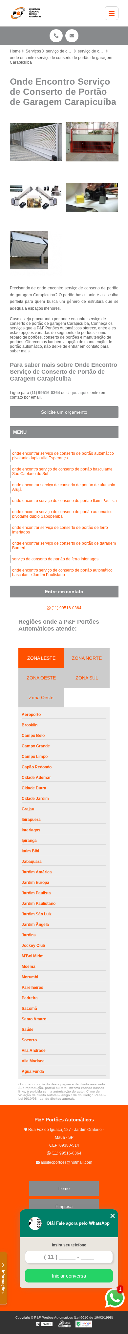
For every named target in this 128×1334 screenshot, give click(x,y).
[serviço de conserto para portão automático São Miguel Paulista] (92, 141)
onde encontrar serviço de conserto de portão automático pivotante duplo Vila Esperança (63, 455)
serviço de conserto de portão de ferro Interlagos (55, 559)
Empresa (64, 1206)
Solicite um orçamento (64, 412)
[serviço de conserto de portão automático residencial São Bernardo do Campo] (36, 197)
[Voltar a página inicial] (27, 13)
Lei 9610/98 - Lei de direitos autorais (46, 1098)
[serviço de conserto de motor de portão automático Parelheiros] (92, 197)
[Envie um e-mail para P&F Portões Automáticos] (71, 35)
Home (64, 1188)
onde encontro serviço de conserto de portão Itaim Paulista (64, 500)
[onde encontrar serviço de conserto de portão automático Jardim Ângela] (36, 253)
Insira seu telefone (69, 1245)
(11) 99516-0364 (45, 392)
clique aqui (76, 392)
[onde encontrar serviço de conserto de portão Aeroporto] (36, 141)
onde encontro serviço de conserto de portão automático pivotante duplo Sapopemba (62, 514)
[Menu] (112, 13)
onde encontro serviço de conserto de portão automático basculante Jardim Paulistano (62, 572)
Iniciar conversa (69, 1276)
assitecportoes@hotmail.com (66, 1162)
